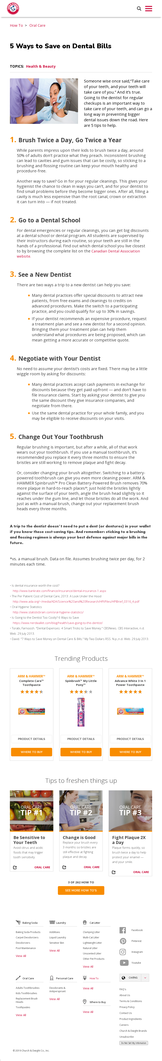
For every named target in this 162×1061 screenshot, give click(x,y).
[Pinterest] (126, 941)
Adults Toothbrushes (27, 988)
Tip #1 (31, 812)
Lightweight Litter (92, 942)
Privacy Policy (127, 1007)
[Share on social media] (15, 867)
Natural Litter (90, 948)
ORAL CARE (42, 867)
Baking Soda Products (28, 932)
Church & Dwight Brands (133, 1031)
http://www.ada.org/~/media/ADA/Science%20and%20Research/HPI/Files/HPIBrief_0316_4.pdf (76, 601)
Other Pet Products (93, 958)
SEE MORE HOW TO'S (81, 890)
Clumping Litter (91, 932)
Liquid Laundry (57, 937)
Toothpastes (23, 1007)
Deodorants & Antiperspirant (57, 989)
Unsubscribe (127, 1036)
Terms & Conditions (131, 1001)
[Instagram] (126, 952)
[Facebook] (126, 930)
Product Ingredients (131, 1019)
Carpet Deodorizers (27, 937)
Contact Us (126, 1013)
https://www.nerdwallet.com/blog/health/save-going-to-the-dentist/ (58, 623)
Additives (54, 932)
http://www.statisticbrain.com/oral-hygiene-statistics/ (48, 612)
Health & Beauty (41, 66)
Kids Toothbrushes (26, 993)
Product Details (31, 739)
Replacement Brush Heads (27, 1000)
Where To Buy (31, 752)
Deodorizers (23, 942)
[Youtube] (126, 963)
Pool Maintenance (26, 948)
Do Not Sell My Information (133, 1043)
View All (21, 956)
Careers (124, 1025)
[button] (134, 978)
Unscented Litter (92, 953)
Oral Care (37, 25)
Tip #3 (130, 812)
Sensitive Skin (56, 942)
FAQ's (123, 989)
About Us (125, 995)
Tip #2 (81, 812)
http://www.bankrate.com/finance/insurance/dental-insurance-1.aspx (59, 591)
